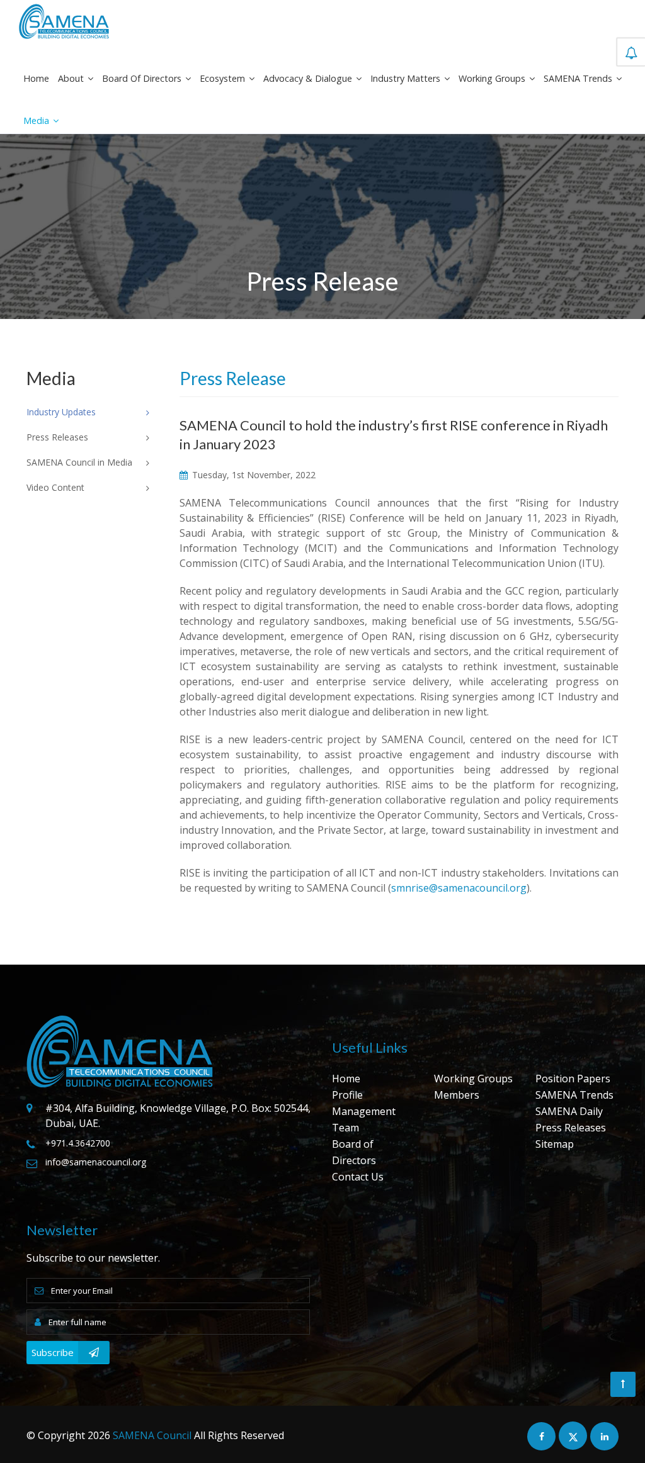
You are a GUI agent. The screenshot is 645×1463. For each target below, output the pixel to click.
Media (37, 120)
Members (456, 1095)
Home (36, 78)
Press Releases (570, 1128)
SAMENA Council (152, 1435)
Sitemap (554, 1144)
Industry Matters (406, 78)
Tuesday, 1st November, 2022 (253, 475)
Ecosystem (224, 78)
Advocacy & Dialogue (309, 78)
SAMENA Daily (569, 1111)
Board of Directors (143, 78)
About (72, 78)
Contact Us (358, 1177)
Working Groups (493, 78)
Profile (347, 1095)
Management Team (364, 1119)
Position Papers (572, 1078)
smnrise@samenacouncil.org (459, 888)
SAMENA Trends (579, 78)
